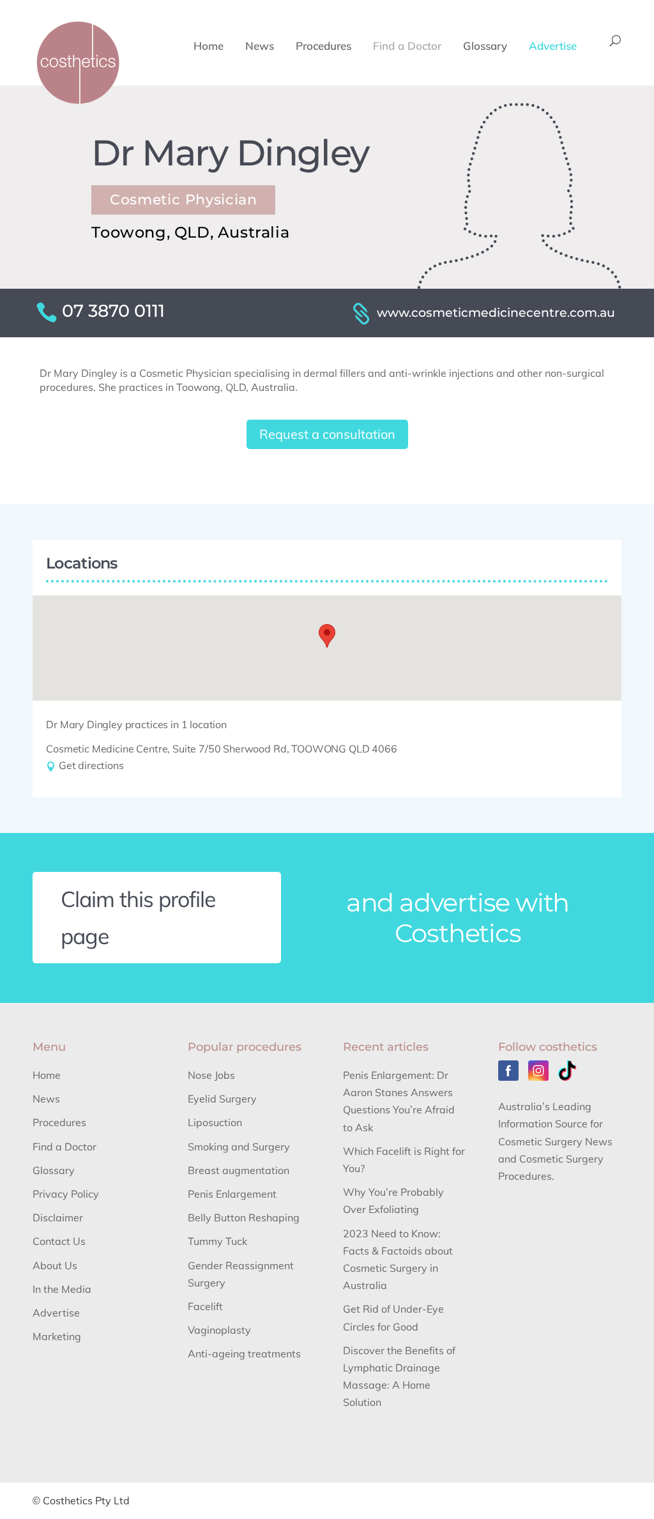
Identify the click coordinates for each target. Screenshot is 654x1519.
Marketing (57, 1336)
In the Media (62, 1289)
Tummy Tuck (217, 1241)
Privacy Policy (66, 1193)
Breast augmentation (238, 1170)
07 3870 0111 (113, 310)
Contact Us (59, 1241)
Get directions (89, 765)
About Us (55, 1265)
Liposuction (215, 1122)
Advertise (553, 47)
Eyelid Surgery (222, 1098)
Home (209, 47)
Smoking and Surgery (239, 1146)
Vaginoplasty (219, 1330)
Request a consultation (327, 434)
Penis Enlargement (232, 1193)
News (259, 47)
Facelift (205, 1306)
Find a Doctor (407, 47)
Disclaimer (58, 1217)
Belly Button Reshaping (244, 1217)
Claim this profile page (138, 917)
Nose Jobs (211, 1075)
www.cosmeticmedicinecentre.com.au (496, 312)
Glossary (485, 47)
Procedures (323, 47)
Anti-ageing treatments (244, 1353)
